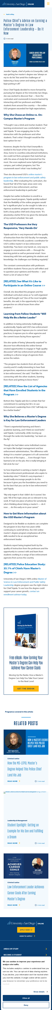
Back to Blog (10, 14)
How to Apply (26, 936)
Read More (12, 781)
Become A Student (13, 955)
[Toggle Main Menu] (48, 3)
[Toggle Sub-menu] (46, 949)
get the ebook (26, 688)
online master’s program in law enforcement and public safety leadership (24, 177)
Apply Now (25, 930)
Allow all (26, 998)
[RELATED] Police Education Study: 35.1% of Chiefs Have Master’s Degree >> (24, 568)
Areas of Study (11, 949)
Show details (39, 992)
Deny (26, 1005)
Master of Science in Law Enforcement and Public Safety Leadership (25, 581)
